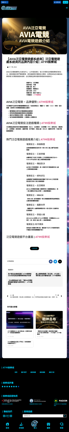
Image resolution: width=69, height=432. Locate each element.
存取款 (21, 428)
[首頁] (7, 424)
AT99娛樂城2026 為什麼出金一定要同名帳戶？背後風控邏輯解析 (20, 331)
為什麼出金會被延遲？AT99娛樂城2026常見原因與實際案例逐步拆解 (19, 275)
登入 (35, 428)
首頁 (16, 372)
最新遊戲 (33, 372)
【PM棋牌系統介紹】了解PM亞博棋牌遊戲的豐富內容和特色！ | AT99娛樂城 (20, 282)
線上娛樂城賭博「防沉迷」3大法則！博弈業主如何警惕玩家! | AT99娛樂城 (48, 275)
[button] (66, 7)
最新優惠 (42, 372)
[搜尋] (64, 415)
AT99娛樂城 (37, 95)
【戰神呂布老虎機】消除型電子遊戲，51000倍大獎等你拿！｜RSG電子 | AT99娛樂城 (49, 332)
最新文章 (51, 372)
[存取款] (21, 424)
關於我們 (24, 372)
